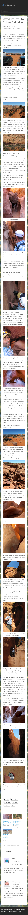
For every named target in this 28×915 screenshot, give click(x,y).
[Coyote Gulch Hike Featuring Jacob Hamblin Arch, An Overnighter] (17, 816)
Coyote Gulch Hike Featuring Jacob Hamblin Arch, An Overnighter (17, 822)
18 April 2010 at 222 (16, 860)
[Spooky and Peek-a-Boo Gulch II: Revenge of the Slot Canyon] (7, 816)
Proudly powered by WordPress (14, 911)
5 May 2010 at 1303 (16, 882)
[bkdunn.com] (8, 5)
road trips (14, 28)
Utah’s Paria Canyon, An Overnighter (5, 836)
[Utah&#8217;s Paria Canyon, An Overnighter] (7, 831)
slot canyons (9, 845)
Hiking (9, 28)
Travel (18, 28)
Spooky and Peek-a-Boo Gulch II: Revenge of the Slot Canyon (7, 822)
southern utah (15, 845)
